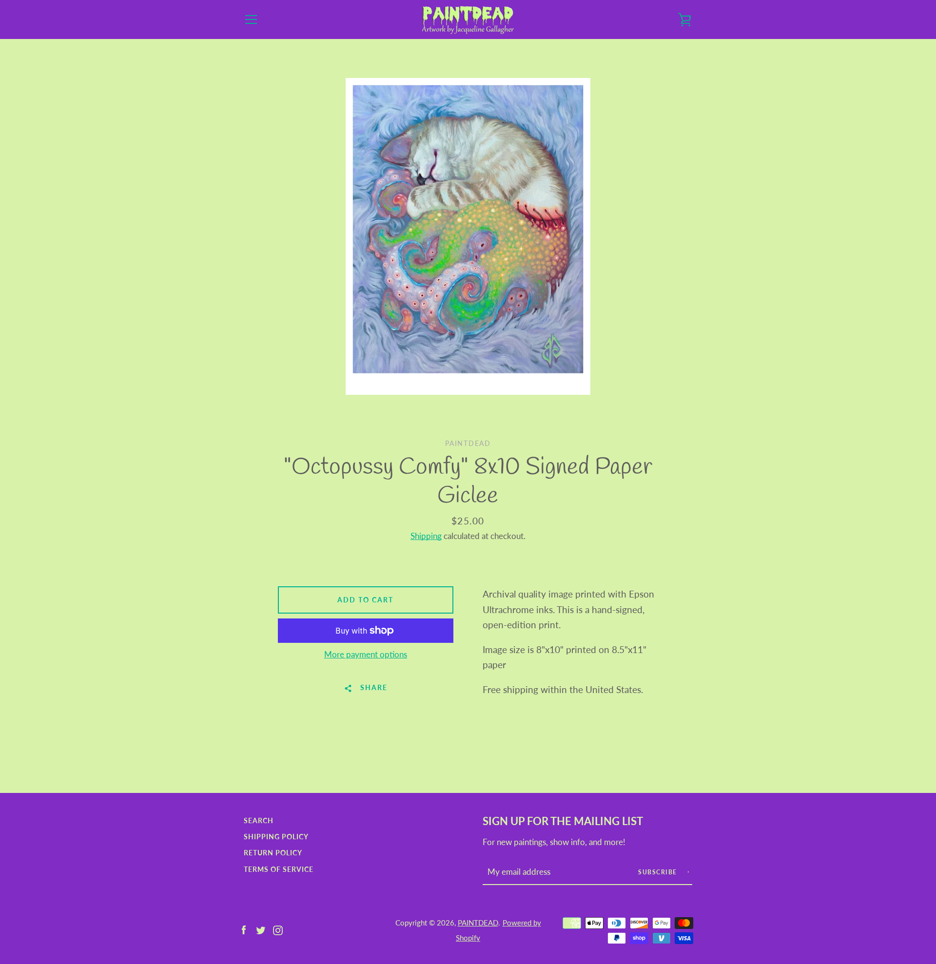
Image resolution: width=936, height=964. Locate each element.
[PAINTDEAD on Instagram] (278, 929)
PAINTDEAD (478, 922)
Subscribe (658, 872)
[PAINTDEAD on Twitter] (261, 929)
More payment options (365, 654)
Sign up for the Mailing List (563, 821)
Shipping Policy (276, 836)
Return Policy (273, 852)
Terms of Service (278, 869)
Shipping (426, 536)
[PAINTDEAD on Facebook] (244, 929)
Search (258, 820)
